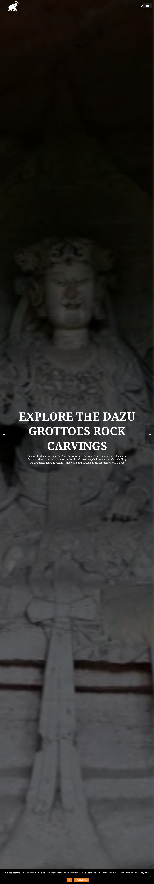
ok (69, 880)
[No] (150, 876)
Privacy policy (81, 880)
